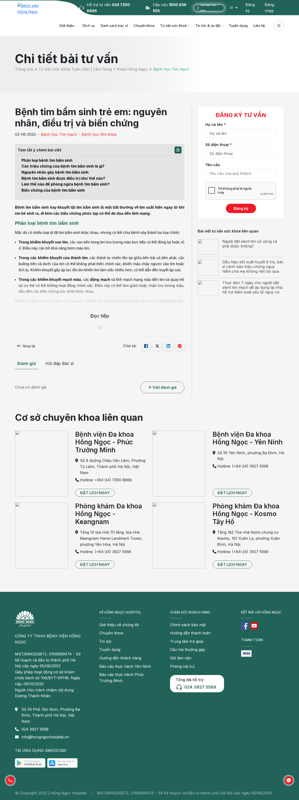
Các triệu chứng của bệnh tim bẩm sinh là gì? (62, 166)
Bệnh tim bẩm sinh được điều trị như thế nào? (63, 178)
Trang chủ (24, 69)
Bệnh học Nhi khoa (99, 134)
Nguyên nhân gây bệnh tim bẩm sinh (55, 172)
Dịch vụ (88, 25)
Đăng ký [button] (250, 7)
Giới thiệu (66, 25)
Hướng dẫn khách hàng (120, 658)
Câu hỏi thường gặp (187, 649)
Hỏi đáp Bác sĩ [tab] (59, 363)
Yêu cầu (212, 164)
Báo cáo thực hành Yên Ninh (125, 666)
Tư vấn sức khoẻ (173, 25)
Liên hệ (259, 25)
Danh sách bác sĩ (114, 25)
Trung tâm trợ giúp (186, 641)
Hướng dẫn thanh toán (190, 633)
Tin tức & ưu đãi (207, 25)
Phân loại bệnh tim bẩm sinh (46, 160)
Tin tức (105, 641)
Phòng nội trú (182, 666)
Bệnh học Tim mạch (59, 134)
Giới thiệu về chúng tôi (119, 624)
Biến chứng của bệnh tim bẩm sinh (53, 190)
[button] (178, 150)
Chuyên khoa (144, 25)
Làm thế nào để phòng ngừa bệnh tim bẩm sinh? (65, 184)
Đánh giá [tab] (26, 363)
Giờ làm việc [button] (181, 658)
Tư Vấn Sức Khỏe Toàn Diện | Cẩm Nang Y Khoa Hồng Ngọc (93, 69)
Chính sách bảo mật (188, 624)
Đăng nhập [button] (269, 7)
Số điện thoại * (218, 144)
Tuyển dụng (238, 25)
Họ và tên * (215, 124)
